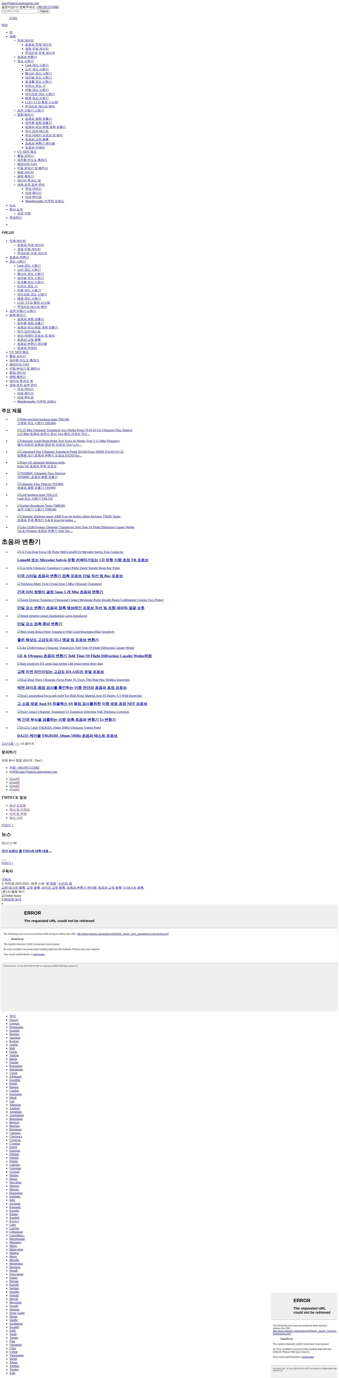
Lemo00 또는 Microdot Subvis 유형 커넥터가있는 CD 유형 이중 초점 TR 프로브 (83, 560)
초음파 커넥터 (35, 147)
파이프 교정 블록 (53, 887)
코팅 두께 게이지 (37, 48)
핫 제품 (51, 883)
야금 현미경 (33, 197)
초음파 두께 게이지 (38, 44)
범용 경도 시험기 (37, 98)
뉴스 (12, 205)
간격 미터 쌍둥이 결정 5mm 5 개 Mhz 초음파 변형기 (60, 592)
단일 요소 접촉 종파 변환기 (39, 624)
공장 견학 (24, 213)
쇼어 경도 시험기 (37, 69)
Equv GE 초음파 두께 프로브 (36, 466)
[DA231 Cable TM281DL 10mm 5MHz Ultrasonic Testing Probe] (59, 727)
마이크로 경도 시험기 (40, 94)
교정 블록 (33, 887)
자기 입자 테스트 (37, 131)
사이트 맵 (65, 883)
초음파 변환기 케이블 (40, 143)
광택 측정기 (25, 176)
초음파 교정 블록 (37, 139)
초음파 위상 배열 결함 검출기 (45, 127)
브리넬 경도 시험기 (38, 77)
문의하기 (15, 217)
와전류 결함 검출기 (38, 123)
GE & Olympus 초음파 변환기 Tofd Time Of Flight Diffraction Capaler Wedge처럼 (84, 656)
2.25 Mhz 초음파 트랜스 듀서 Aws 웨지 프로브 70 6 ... (53, 434)
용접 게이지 (25, 172)
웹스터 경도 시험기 (38, 73)
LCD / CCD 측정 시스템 (41, 102)
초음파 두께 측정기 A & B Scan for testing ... (46, 520)
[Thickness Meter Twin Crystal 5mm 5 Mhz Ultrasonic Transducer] (59, 584)
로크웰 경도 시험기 (38, 81)
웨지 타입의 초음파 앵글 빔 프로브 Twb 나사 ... (49, 444)
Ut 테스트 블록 (133, 887)
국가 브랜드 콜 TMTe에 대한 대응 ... (27, 851)
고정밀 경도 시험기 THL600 (36, 423)
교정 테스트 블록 (13, 887)
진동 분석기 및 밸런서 (32, 168)
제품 (12, 36)
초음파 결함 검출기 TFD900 (36, 487)
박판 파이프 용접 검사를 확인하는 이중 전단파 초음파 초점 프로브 (72, 688)
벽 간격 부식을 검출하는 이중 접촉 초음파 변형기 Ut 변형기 (66, 720)
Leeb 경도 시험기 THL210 (35, 498)
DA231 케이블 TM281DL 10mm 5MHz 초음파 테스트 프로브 (67, 736)
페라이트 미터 (27, 164)
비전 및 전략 (18, 813)
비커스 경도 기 (35, 85)
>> (17, 743)
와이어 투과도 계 (29, 180)
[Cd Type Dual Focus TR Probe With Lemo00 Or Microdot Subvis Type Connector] (70, 552)
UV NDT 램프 (26, 151)
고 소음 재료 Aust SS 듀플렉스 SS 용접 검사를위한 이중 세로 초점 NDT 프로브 (82, 704)
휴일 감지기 (25, 155)
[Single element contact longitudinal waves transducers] (52, 616)
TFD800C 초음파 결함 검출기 (37, 477)
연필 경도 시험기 (37, 90)
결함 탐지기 (25, 114)
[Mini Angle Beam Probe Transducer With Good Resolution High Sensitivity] (66, 631)
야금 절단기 (33, 193)
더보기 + (8, 825)
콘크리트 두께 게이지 (40, 53)
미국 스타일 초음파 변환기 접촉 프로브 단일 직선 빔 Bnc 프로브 (70, 576)
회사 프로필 (17, 805)
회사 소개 (16, 209)
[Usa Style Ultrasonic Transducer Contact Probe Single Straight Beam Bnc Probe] (68, 568)
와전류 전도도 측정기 (32, 160)
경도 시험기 (25, 61)
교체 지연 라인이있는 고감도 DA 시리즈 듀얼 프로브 (60, 672)
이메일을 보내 (11, 899)
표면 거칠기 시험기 (30, 110)
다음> (11, 743)
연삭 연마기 (33, 188)
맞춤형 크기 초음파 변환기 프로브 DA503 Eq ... (49, 455)
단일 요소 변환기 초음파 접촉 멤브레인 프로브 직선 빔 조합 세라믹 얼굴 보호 (81, 608)
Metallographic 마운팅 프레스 (44, 201)
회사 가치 (16, 818)
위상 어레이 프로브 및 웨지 (44, 135)
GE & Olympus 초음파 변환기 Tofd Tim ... (45, 531)
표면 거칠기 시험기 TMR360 (36, 509)
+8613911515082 (48, 7)
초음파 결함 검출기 (38, 118)
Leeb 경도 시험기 (37, 65)
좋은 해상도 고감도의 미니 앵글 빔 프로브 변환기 (58, 640)
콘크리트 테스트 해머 (40, 106)
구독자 (6, 879)
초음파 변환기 (27, 57)
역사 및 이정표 (19, 809)
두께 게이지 (25, 40)
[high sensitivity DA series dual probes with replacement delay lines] (60, 663)
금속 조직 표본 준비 (31, 184)
